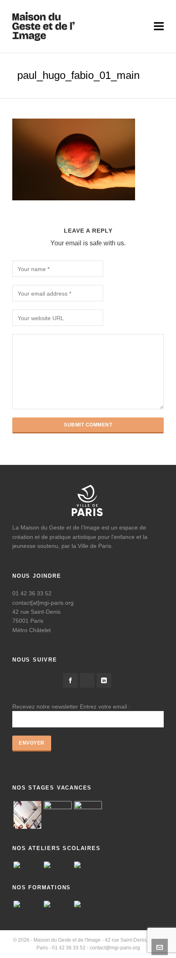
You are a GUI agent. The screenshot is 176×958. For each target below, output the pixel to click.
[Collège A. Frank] (58, 865)
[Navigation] (159, 26)
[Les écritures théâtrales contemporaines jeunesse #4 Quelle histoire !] (88, 904)
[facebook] (70, 680)
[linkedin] (104, 680)
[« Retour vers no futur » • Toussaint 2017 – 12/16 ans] (58, 815)
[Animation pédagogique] (27, 904)
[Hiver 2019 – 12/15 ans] (88, 815)
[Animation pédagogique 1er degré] (58, 904)
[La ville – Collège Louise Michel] (88, 865)
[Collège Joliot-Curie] (27, 865)
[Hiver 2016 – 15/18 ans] (27, 815)
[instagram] (87, 680)
